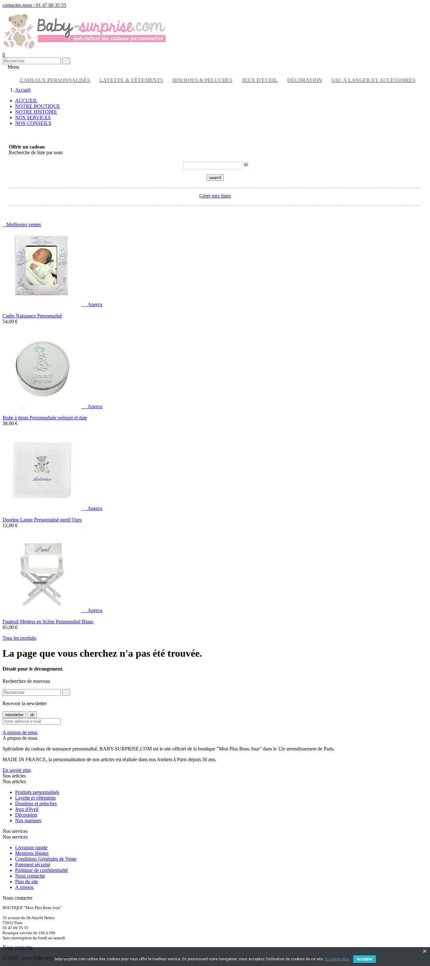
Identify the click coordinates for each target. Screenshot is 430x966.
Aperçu (92, 304)
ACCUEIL (26, 100)
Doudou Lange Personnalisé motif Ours (42, 519)
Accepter (364, 959)
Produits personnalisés (37, 792)
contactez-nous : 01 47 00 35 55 (34, 5)
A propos (24, 887)
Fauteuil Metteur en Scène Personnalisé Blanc (48, 621)
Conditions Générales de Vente (45, 859)
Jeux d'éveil (26, 809)
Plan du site (26, 881)
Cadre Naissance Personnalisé (32, 315)
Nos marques (28, 820)
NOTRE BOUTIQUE (37, 106)
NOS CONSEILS (33, 123)
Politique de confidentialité (41, 870)
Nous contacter (30, 876)
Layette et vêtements (35, 797)
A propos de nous (20, 732)
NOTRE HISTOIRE (36, 112)
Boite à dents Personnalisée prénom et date (45, 417)
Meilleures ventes (22, 224)
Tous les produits (19, 638)
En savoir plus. (337, 959)
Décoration (26, 814)
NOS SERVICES (33, 117)
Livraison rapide (31, 847)
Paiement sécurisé (32, 864)
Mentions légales (31, 853)
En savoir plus (17, 770)
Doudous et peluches (36, 803)
